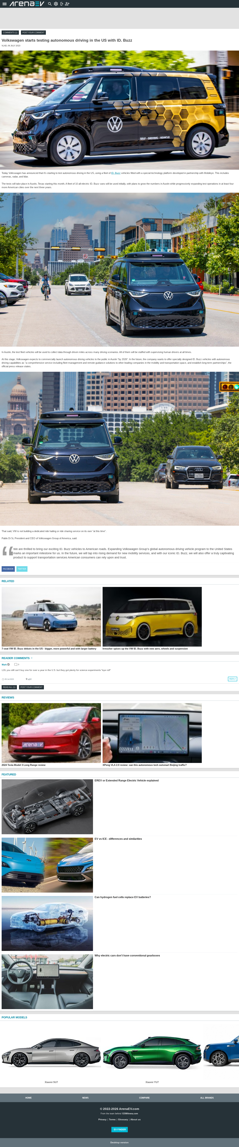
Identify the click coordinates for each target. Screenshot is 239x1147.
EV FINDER (120, 1129)
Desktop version (119, 1142)
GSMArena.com (130, 1113)
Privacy (102, 1119)
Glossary (123, 1119)
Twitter (22, 569)
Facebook (8, 569)
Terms (112, 1119)
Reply (232, 679)
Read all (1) (9, 687)
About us (135, 1119)
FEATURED (9, 774)
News (85, 1098)
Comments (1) (10, 32)
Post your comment (33, 32)
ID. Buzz (115, 173)
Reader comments (16, 658)
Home (28, 1098)
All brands (207, 1098)
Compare (144, 1098)
